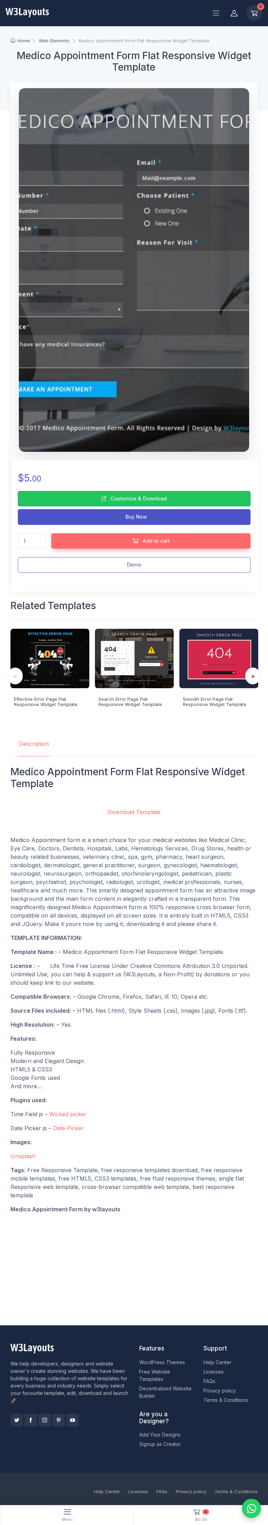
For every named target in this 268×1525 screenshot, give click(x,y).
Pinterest (58, 1420)
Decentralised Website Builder (165, 1392)
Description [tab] (34, 743)
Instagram (44, 1420)
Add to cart (155, 540)
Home (23, 40)
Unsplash (23, 1156)
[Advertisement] (133, 1268)
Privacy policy (219, 1391)
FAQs (209, 1381)
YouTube (72, 1420)
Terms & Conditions (225, 1400)
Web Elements (54, 40)
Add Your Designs (159, 1435)
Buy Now (135, 516)
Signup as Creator (160, 1444)
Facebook (30, 1420)
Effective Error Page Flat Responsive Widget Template (45, 701)
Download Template (134, 811)
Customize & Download (138, 498)
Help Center (217, 1362)
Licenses (213, 1372)
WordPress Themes (162, 1362)
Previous (15, 676)
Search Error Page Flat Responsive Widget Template (130, 701)
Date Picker (68, 1128)
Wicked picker (68, 1114)
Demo (134, 564)
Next (252, 676)
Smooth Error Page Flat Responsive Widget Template (214, 701)
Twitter (16, 1420)
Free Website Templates (154, 1375)
